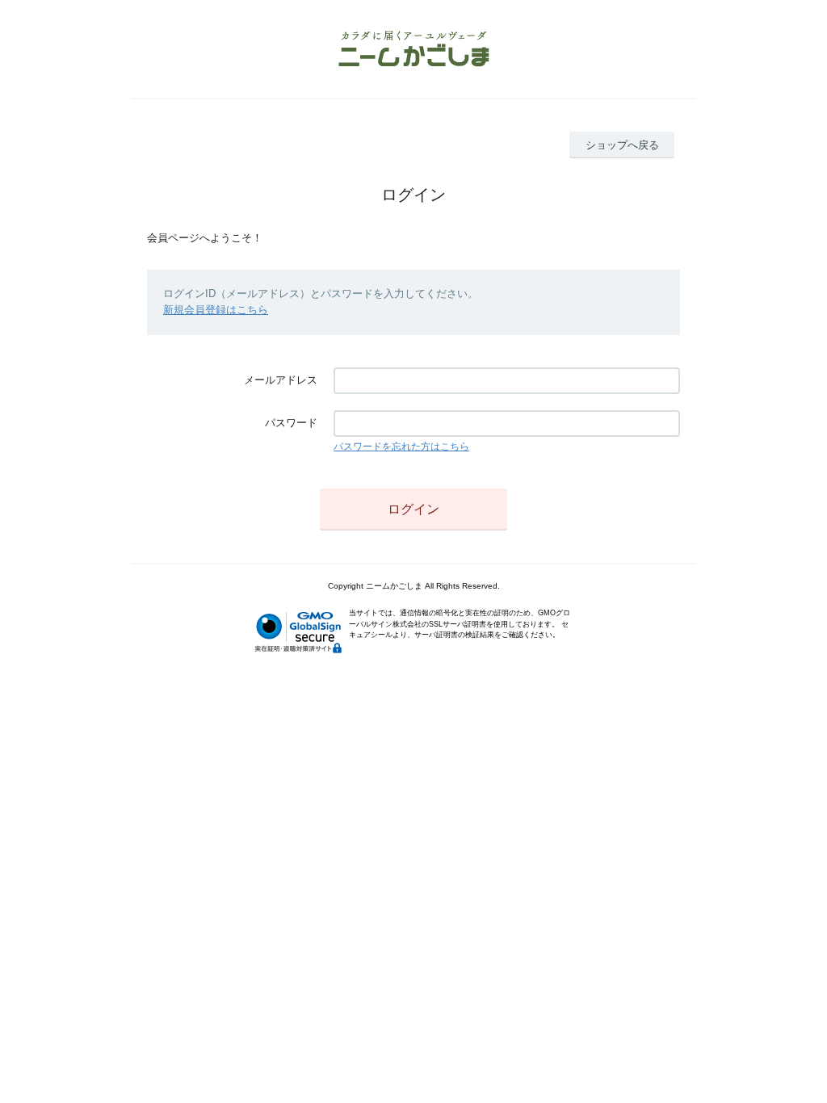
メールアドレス (280, 380)
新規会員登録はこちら (215, 310)
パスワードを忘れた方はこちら (401, 446)
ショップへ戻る (622, 145)
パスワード (291, 423)
